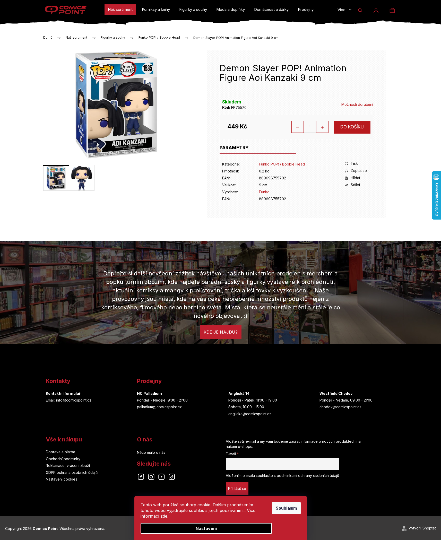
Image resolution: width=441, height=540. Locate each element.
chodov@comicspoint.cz (340, 407)
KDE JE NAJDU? (221, 332)
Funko (264, 192)
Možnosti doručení (357, 104)
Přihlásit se (237, 488)
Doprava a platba (60, 452)
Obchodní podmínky (63, 459)
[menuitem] (120, 9)
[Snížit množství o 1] (297, 127)
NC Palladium (149, 393)
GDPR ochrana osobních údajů (72, 472)
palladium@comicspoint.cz (159, 407)
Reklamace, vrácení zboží (68, 465)
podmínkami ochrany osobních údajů (308, 475)
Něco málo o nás (151, 452)
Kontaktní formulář (63, 393)
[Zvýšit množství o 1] (322, 127)
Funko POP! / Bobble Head (282, 164)
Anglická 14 (238, 393)
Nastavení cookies (61, 479)
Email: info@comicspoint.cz (68, 400)
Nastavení (206, 528)
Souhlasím (286, 508)
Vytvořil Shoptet (422, 528)
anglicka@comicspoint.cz (249, 414)
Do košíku (352, 126)
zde (163, 516)
